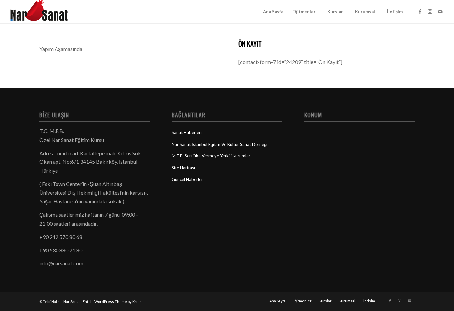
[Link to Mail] (440, 11)
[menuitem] (273, 11)
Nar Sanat (71, 301)
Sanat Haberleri (187, 132)
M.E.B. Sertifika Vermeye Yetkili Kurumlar (211, 155)
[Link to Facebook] (420, 11)
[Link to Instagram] (430, 11)
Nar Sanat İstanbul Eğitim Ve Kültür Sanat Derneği (219, 144)
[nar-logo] (43, 11)
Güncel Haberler (187, 179)
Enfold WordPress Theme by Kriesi (113, 301)
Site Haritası (183, 167)
